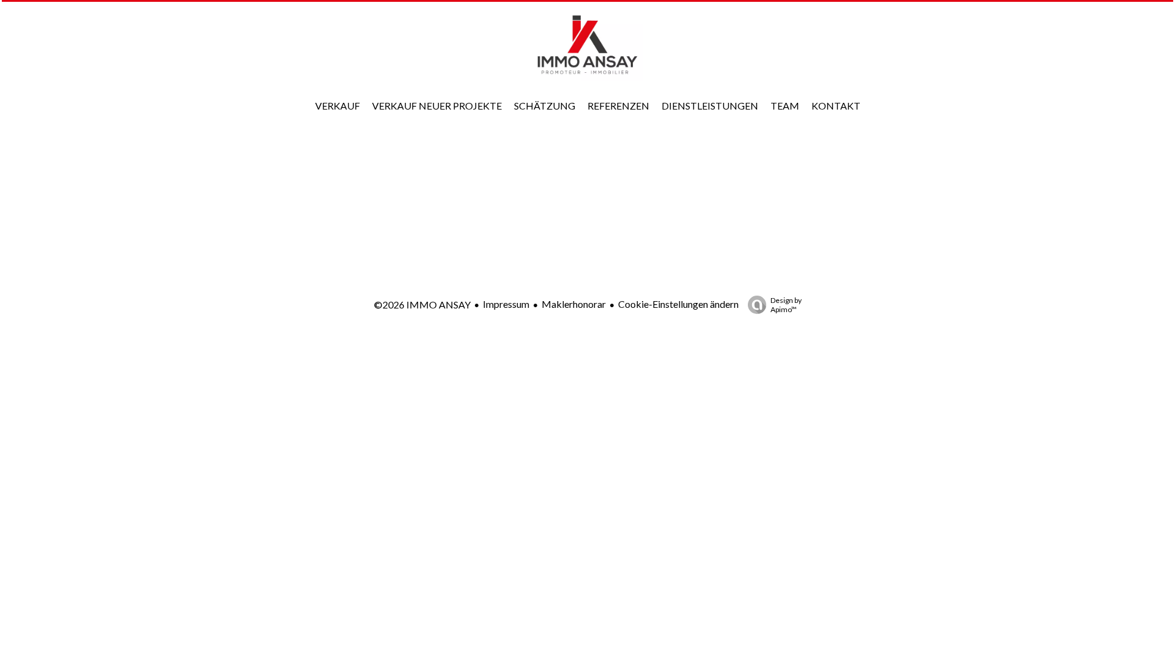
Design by (786, 305)
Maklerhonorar (574, 304)
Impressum (506, 304)
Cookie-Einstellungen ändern (678, 304)
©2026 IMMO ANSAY (422, 304)
